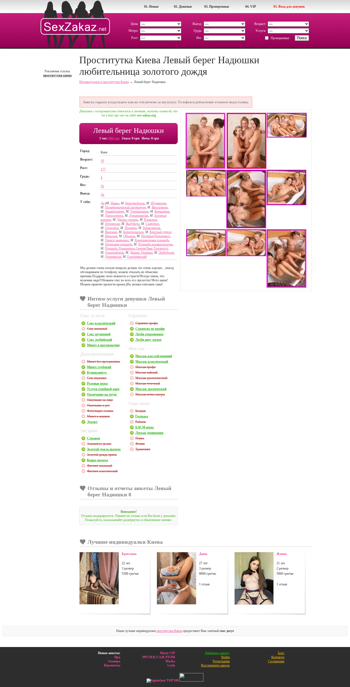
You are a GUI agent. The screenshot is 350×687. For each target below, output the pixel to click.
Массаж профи (145, 367)
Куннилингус (97, 372)
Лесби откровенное (149, 334)
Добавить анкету (217, 653)
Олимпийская (114, 252)
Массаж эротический (151, 389)
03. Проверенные (216, 6)
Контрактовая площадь (152, 240)
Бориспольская (133, 232)
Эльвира (113, 661)
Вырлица (111, 232)
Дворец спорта (127, 220)
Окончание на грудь (102, 394)
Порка (139, 438)
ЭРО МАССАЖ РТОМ (158, 657)
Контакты (277, 657)
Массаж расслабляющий (153, 356)
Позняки (131, 228)
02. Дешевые (183, 6)
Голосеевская (136, 257)
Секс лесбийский (99, 340)
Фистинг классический (102, 471)
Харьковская (151, 228)
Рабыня (140, 422)
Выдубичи (132, 224)
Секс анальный (97, 329)
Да (102, 195)
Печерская (112, 224)
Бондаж (140, 411)
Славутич (152, 224)
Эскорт (92, 422)
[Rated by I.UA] (191, 680)
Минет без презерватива (103, 361)
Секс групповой (98, 334)
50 (102, 186)
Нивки (114, 203)
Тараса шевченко (117, 240)
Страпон (93, 438)
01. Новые (151, 6)
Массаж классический (151, 361)
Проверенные (280, 38)
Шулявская (158, 203)
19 (102, 161)
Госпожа (141, 416)
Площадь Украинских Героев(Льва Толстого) (136, 248)
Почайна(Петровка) (155, 236)
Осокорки (112, 228)
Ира (117, 657)
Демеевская (113, 257)
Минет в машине (98, 416)
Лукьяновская (138, 215)
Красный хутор (160, 232)
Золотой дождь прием (102, 455)
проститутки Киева (169, 631)
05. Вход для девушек (289, 6)
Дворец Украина (141, 252)
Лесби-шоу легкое (148, 340)
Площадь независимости (155, 244)
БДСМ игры (144, 427)
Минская (111, 236)
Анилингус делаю (99, 444)
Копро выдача (97, 460)
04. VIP (250, 6)
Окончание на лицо (100, 400)
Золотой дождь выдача (104, 449)
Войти (225, 657)
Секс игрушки (96, 378)
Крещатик (162, 211)
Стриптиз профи (146, 323)
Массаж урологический (151, 378)
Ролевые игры (97, 383)
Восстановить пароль (215, 665)
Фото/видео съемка (100, 411)
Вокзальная (160, 207)
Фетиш (140, 444)
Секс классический (101, 323)
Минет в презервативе (103, 345)
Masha (170, 661)
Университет (114, 211)
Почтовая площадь (118, 244)
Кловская (150, 220)
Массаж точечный (147, 383)
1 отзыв (204, 584)
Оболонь (129, 236)
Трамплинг (142, 449)
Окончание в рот (98, 405)
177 (103, 169)
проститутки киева (57, 75)
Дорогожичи (114, 215)
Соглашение (276, 661)
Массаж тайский (146, 372)
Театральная (139, 211)
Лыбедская (166, 252)
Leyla (171, 665)
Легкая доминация (149, 433)
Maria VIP (167, 653)
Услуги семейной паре (103, 389)
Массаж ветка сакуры (150, 394)
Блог (281, 653)
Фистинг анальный (99, 466)
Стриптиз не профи (150, 329)
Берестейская (135, 203)
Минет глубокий (99, 367)
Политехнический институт (125, 207)
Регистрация (221, 661)
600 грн (114, 138)
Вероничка (112, 665)
